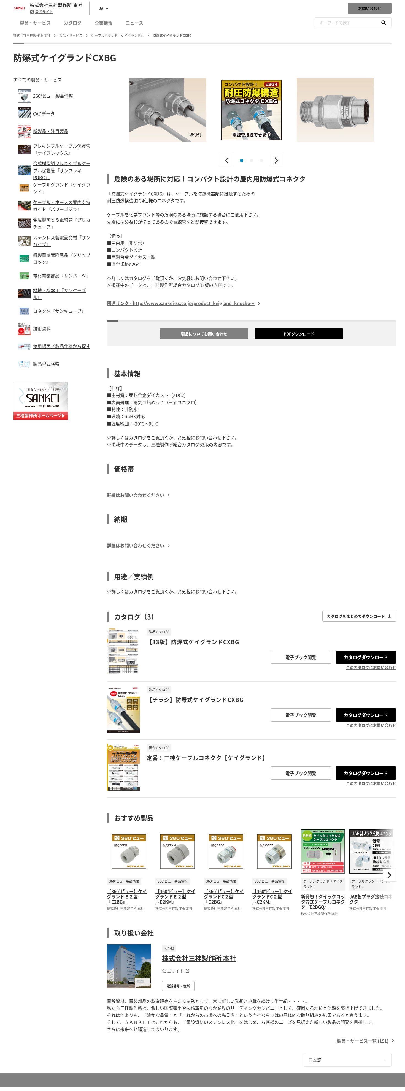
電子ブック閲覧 (300, 657)
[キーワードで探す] (383, 22)
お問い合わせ (369, 8)
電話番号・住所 (178, 986)
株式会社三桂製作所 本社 (199, 958)
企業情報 (103, 22)
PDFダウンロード (299, 333)
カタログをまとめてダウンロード (356, 616)
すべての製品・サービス (37, 79)
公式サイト (44, 11)
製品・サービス (35, 22)
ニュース (134, 22)
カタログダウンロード (366, 657)
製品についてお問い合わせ (204, 333)
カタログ (73, 22)
